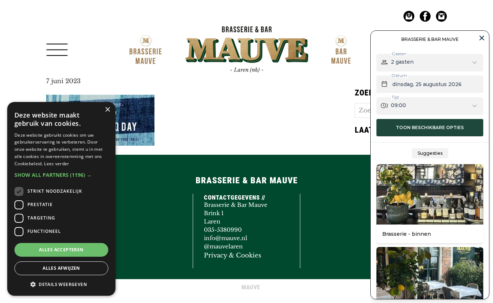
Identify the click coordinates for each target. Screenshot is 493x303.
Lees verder (56, 164)
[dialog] (61, 199)
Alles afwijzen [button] (61, 268)
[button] (61, 175)
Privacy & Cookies (232, 255)
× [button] (107, 109)
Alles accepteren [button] (61, 250)
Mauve (202, 34)
